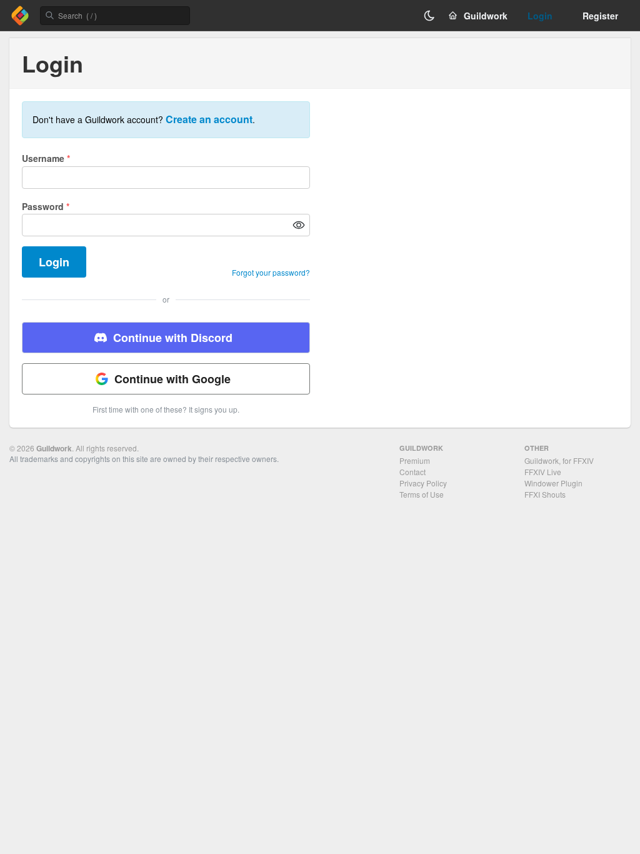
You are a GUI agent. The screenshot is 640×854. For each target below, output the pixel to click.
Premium (414, 460)
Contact (412, 471)
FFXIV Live (542, 471)
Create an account (209, 119)
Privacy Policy (423, 483)
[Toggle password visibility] (299, 225)
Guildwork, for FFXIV (559, 460)
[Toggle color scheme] (429, 15)
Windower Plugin (553, 483)
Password (45, 206)
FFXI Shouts (545, 494)
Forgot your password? (271, 273)
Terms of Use (421, 494)
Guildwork (54, 448)
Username (46, 158)
